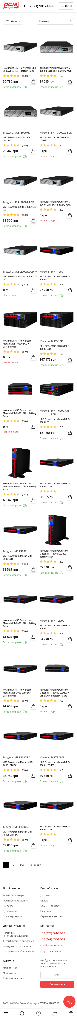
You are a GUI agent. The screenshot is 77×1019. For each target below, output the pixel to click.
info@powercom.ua (52, 945)
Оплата (44, 900)
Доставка (45, 895)
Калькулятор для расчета (17, 946)
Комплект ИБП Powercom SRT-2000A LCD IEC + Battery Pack (57, 203)
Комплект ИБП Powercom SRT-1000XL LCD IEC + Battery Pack (57, 69)
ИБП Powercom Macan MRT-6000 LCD (55, 421)
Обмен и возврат (49, 905)
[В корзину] (33, 81)
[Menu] (6, 1014)
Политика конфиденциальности (15, 934)
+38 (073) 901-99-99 (39, 6)
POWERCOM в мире (13, 895)
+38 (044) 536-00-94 (52, 939)
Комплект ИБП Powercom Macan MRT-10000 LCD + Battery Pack (17, 343)
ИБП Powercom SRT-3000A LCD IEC (20, 208)
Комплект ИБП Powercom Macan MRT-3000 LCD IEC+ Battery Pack (54, 553)
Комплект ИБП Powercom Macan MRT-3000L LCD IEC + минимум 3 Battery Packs (54, 692)
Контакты (8, 905)
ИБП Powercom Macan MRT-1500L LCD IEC (18, 833)
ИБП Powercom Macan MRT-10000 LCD (55, 348)
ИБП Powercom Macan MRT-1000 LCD (55, 278)
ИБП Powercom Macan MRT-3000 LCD (18, 558)
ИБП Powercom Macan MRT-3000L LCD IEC (55, 764)
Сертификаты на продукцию (18, 941)
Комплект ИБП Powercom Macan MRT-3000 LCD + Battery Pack (19, 486)
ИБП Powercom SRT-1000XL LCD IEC (18, 139)
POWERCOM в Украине (15, 900)
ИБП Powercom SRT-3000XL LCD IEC (55, 139)
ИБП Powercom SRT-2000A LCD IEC (20, 278)
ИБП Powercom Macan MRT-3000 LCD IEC (55, 485)
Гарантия (45, 911)
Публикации (10, 911)
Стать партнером (12, 916)
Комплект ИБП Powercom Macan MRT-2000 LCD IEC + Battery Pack (17, 692)
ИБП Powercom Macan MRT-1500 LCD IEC (55, 828)
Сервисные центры (51, 916)
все (22, 864)
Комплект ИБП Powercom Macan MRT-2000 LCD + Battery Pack (19, 623)
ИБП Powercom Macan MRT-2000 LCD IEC (18, 764)
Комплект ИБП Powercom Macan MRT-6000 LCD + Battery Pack (19, 413)
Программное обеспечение (18, 951)
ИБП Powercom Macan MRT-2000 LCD (55, 627)
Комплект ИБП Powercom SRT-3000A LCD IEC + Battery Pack (20, 69)
